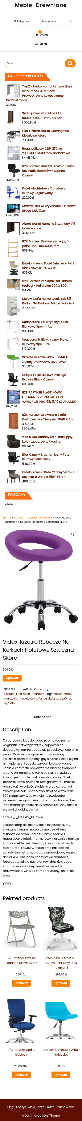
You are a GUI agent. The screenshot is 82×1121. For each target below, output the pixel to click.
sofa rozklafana (47, 698)
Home (7, 517)
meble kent (62, 694)
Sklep (51, 1107)
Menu (43, 43)
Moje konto (36, 1107)
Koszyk (21, 1107)
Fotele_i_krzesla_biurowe (32, 517)
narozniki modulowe (19, 698)
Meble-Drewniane (41, 5)
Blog (10, 1107)
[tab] (42, 717)
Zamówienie (66, 1107)
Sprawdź (12, 678)
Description (42, 717)
